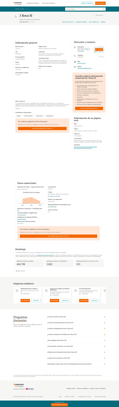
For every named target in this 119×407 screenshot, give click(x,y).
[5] (27, 22)
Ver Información (21, 215)
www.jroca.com (81, 63)
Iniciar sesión (100, 3)
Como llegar (80, 51)
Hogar (18, 116)
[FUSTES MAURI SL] (75, 290)
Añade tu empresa (87, 3)
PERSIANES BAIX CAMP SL (29, 288)
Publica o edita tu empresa (98, 388)
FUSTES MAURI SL (85, 288)
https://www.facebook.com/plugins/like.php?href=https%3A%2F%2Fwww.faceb (85, 147)
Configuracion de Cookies (84, 396)
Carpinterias (49, 116)
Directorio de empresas (48, 3)
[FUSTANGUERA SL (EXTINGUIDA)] (105, 290)
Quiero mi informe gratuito (89, 108)
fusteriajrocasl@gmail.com (84, 68)
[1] (20, 22)
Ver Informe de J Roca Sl (59, 404)
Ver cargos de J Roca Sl (54, 196)
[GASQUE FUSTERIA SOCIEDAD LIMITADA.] (46, 290)
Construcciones (28, 116)
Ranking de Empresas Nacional (45, 255)
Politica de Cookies (70, 396)
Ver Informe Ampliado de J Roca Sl (42, 128)
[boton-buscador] (103, 9)
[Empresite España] (18, 3)
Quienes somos (71, 388)
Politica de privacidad (100, 396)
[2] (22, 22)
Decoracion (39, 116)
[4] (25, 22)
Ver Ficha (36, 300)
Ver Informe (25, 300)
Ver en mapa (99, 49)
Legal (60, 396)
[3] (23, 22)
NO (18, 210)
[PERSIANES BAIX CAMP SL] (17, 290)
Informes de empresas (33, 3)
